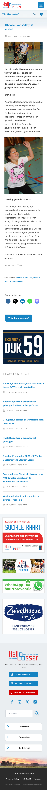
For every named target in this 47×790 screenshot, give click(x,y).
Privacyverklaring (12, 779)
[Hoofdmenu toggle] (41, 5)
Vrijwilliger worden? (18, 318)
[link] (41, 14)
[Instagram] (19, 702)
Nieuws (36, 277)
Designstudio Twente (35, 784)
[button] (35, 14)
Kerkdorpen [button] (24, 748)
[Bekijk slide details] (23, 347)
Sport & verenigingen (13, 281)
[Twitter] (27, 702)
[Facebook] (12, 702)
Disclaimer (37, 779)
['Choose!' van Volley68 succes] (23, 53)
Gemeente (27, 277)
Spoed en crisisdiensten (24, 692)
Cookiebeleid (26, 779)
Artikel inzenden (22, 674)
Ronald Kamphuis (14, 784)
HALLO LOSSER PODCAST (24, 683)
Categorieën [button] (24, 737)
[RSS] (35, 702)
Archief (19, 277)
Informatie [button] (24, 726)
